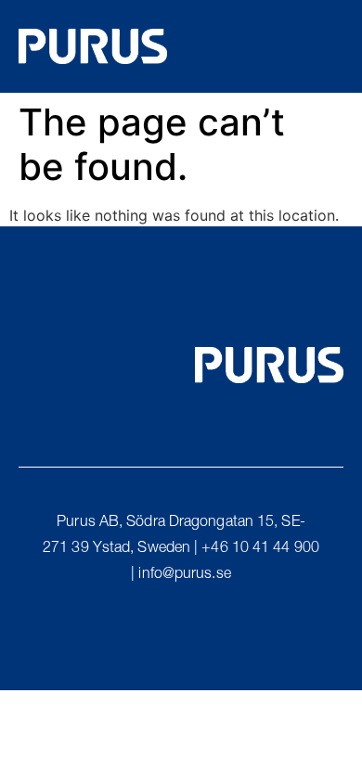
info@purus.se (184, 575)
